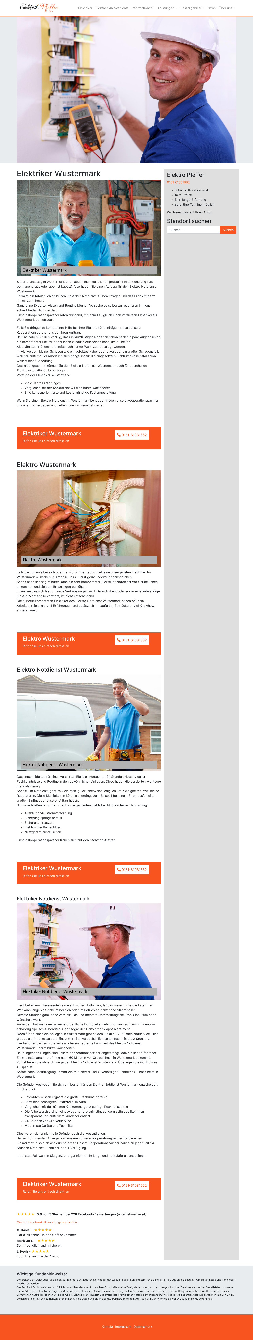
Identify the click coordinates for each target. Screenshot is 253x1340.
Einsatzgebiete (191, 8)
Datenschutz (142, 1327)
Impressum (123, 1327)
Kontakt (107, 1327)
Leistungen (166, 8)
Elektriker (85, 8)
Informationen (142, 8)
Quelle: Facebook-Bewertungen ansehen (47, 1222)
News (211, 8)
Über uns (225, 8)
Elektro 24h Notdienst (111, 8)
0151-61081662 (178, 182)
